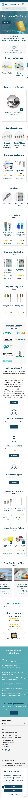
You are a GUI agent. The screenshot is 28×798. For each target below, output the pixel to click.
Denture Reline (7, 73)
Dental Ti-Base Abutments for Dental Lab (19, 145)
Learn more (14, 455)
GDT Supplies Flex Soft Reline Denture (8, 546)
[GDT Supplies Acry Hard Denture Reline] (20, 539)
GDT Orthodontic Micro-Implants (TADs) (20, 172)
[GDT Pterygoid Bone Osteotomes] (20, 502)
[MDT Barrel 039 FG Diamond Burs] (20, 263)
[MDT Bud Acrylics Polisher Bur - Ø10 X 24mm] (8, 298)
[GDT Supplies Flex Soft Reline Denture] (8, 539)
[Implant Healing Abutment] (7, 136)
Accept (13, 786)
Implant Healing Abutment (7, 145)
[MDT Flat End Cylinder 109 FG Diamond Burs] (8, 263)
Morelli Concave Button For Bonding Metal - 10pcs (13, 113)
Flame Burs (7, 203)
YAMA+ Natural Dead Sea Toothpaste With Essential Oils (8, 234)
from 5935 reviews (14, 620)
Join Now (14, 712)
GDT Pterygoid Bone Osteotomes (20, 509)
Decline (13, 790)
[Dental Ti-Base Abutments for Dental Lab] (19, 136)
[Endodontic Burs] (19, 197)
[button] (3, 632)
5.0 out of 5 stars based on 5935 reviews (14, 606)
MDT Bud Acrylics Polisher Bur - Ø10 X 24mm (8, 305)
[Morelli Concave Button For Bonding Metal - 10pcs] (13, 102)
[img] (14, 619)
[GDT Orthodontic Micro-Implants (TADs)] (20, 164)
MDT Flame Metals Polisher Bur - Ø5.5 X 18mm (20, 305)
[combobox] (14, 8)
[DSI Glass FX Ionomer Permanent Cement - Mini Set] (8, 164)
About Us (14, 402)
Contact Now (14, 482)
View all (14, 217)
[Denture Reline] (7, 66)
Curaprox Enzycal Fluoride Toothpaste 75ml (20, 234)
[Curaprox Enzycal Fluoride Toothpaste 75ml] (20, 226)
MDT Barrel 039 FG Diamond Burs (20, 270)
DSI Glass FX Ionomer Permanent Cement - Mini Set (8, 172)
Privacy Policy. (8, 782)
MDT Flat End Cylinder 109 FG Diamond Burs (8, 271)
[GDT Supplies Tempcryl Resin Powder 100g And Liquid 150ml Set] (14, 635)
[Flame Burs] (7, 197)
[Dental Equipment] (19, 66)
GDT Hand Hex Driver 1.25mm (8, 509)
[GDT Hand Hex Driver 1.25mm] (8, 502)
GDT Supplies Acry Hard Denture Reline (20, 546)
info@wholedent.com (9, 732)
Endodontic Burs (19, 204)
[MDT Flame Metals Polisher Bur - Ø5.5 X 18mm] (20, 298)
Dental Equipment (19, 74)
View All (14, 426)
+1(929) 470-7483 (9, 735)
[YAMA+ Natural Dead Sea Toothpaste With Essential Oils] (8, 226)
